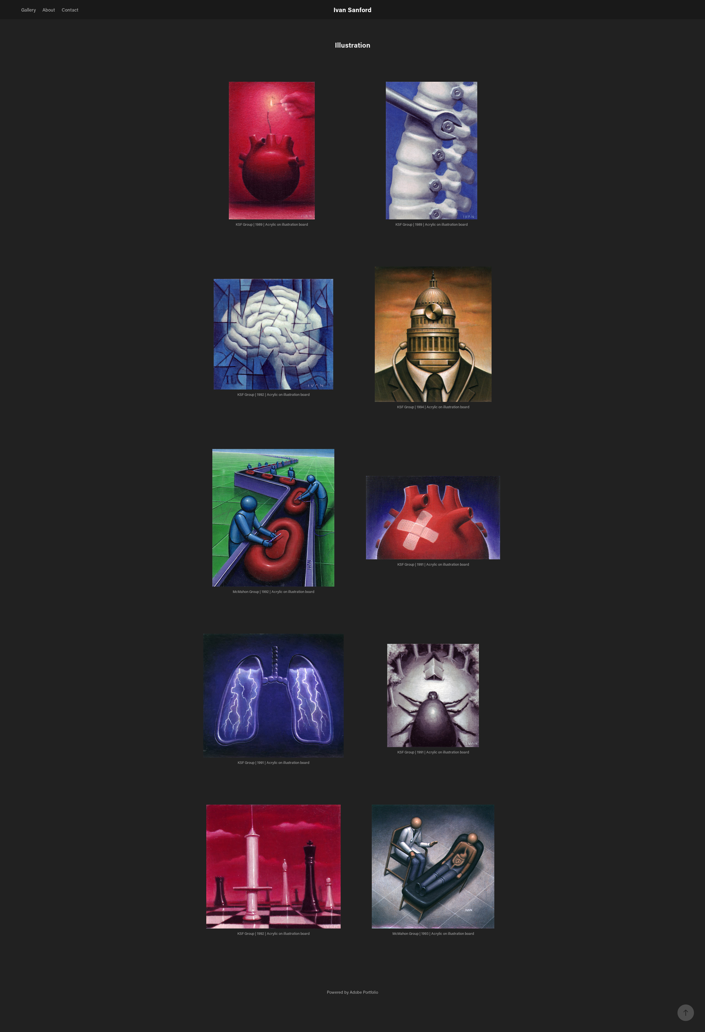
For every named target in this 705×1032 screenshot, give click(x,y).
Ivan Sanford (352, 10)
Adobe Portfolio (364, 992)
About (48, 10)
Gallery (28, 10)
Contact (70, 10)
